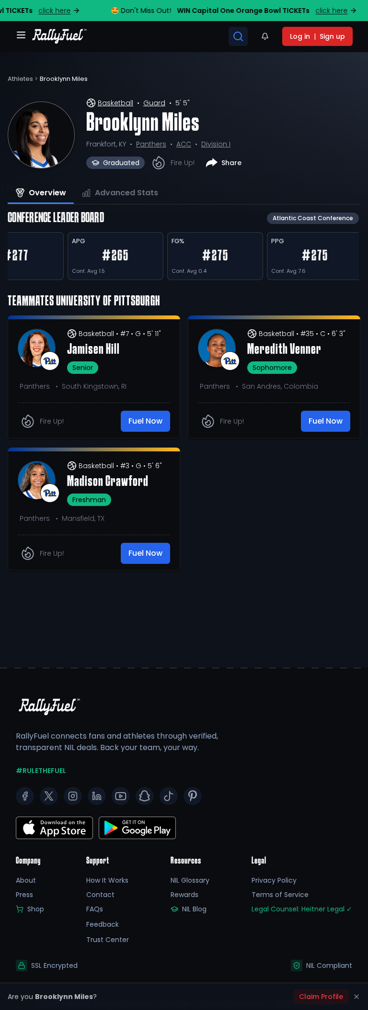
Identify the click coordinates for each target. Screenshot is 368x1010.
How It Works (107, 880)
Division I (215, 144)
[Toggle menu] (21, 35)
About (26, 880)
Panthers (151, 144)
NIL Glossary (190, 880)
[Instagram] (73, 796)
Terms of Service (280, 894)
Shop (35, 909)
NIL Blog (194, 909)
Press (24, 894)
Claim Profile (321, 996)
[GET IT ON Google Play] (54, 828)
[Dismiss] (356, 996)
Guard (154, 103)
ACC (183, 144)
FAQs (94, 909)
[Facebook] (25, 796)
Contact (100, 894)
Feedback (102, 924)
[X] (49, 796)
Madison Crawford (108, 482)
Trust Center (107, 939)
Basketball (115, 103)
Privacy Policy (274, 880)
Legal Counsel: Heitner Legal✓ (302, 909)
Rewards (184, 894)
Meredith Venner (284, 350)
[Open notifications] (265, 36)
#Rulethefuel (41, 770)
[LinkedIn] (97, 796)
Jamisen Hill (93, 350)
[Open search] (238, 36)
